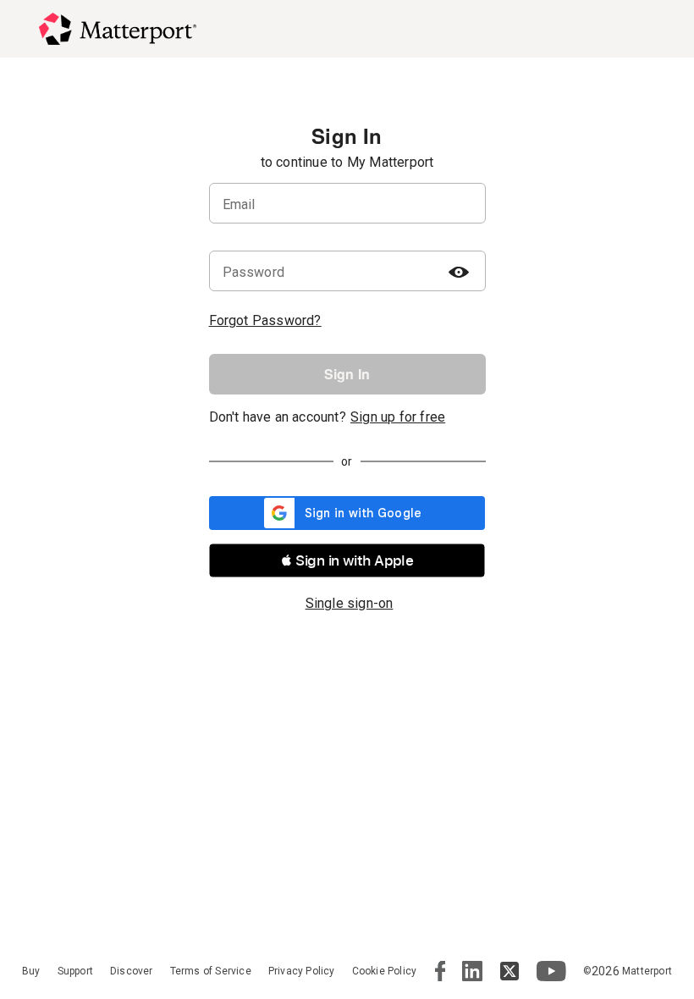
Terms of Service (210, 971)
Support (75, 971)
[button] (347, 560)
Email (239, 204)
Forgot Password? (265, 320)
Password (254, 272)
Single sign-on (350, 603)
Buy (31, 971)
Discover (131, 971)
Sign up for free (397, 417)
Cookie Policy (384, 971)
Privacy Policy (301, 971)
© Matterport (627, 971)
